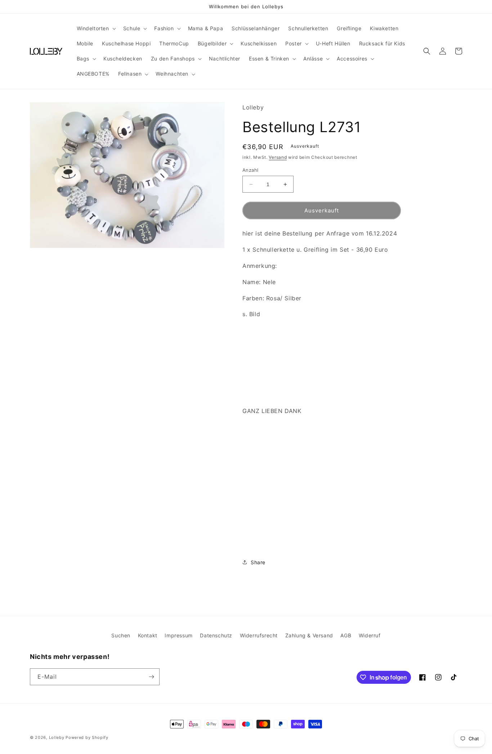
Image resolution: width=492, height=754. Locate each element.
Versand (278, 157)
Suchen (120, 635)
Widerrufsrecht (259, 635)
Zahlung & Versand (309, 635)
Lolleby (56, 737)
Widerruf (370, 635)
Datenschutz (216, 635)
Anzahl (250, 170)
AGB (345, 635)
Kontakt (147, 635)
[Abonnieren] (151, 676)
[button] (95, 28)
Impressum (178, 635)
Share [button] (258, 562)
